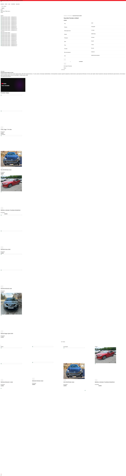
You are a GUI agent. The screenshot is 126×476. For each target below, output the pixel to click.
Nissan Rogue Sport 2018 (7, 333)
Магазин (44, 391)
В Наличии (70, 15)
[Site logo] (3, 11)
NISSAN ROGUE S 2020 (7, 382)
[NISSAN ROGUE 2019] (11, 261)
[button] (2, 127)
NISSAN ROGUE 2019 (6, 288)
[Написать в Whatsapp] (63, 475)
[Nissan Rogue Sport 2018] (11, 303)
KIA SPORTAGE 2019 (6, 169)
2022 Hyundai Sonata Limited (90, 464)
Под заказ (44, 398)
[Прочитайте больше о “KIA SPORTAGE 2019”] (2, 168)
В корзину (81, 61)
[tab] (63, 70)
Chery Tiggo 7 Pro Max (6, 129)
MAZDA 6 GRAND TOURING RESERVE (10, 210)
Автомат (92, 37)
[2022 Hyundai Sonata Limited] (105, 426)
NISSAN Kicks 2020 (5, 249)
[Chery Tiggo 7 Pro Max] (11, 102)
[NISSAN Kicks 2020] (11, 222)
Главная (65, 15)
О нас (44, 396)
